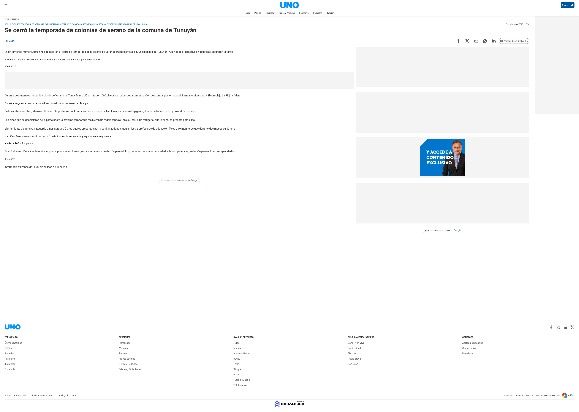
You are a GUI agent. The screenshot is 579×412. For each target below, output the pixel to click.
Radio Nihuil (354, 348)
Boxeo (236, 374)
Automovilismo (241, 353)
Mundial (237, 348)
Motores (123, 348)
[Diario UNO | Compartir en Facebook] (458, 40)
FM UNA (352, 353)
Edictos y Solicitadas (130, 369)
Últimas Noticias (13, 342)
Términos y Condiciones (42, 395)
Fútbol (236, 342)
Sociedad (270, 13)
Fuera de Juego (241, 379)
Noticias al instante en (439, 230)
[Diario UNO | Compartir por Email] (476, 40)
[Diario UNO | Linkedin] (565, 327)
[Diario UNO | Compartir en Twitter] (467, 40)
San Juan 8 (354, 364)
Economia (304, 13)
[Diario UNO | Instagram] (558, 327)
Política (257, 13)
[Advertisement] (179, 80)
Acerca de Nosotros (472, 342)
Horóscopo (125, 342)
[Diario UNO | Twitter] (572, 327)
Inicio (247, 13)
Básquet (237, 369)
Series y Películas (287, 13)
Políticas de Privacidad (15, 395)
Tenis (236, 364)
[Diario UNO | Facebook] (551, 327)
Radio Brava (354, 358)
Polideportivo (240, 385)
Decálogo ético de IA (67, 395)
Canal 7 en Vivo (356, 342)
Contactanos (469, 348)
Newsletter (467, 353)
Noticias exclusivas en (175, 180)
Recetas (123, 353)
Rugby (236, 358)
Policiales (317, 13)
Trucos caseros (127, 358)
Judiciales (10, 364)
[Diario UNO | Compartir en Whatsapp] (485, 40)
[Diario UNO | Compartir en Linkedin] (494, 40)
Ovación (330, 13)
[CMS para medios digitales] (289, 404)
